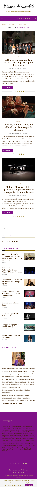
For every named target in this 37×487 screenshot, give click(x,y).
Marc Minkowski (30, 437)
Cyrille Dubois (14, 428)
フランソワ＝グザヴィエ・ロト (10, 449)
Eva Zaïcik (31, 430)
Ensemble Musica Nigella (22, 430)
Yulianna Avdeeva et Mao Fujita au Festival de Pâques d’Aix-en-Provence (12, 270)
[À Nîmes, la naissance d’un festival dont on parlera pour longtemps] (18, 42)
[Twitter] (19, 18)
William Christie (19, 445)
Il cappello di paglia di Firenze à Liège (10, 326)
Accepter (29, 485)
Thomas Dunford (10, 445)
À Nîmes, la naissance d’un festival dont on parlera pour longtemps (18, 62)
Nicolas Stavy (25, 438)
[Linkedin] (25, 18)
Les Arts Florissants (27, 435)
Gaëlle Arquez (28, 432)
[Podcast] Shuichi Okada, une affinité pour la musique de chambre (18, 127)
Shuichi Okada (15, 444)
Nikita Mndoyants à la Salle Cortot (10, 315)
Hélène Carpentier (6, 433)
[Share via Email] (23, 91)
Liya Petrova (13, 437)
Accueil (4, 24)
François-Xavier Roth (7, 432)
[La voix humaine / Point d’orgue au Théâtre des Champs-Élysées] (29, 293)
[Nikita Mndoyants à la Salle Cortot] (29, 316)
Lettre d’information (18, 472)
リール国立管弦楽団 (25, 449)
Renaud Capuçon (28, 442)
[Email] (29, 18)
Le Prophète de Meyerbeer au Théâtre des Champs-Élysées (12, 282)
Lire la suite (6, 87)
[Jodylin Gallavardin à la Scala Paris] (29, 338)
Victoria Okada (15, 68)
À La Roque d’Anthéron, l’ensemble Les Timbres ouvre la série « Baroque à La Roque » (12, 257)
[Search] (35, 18)
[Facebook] (17, 18)
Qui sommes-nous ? (15, 470)
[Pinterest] (23, 18)
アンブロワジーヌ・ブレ (15, 447)
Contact (25, 470)
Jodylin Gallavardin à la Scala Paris (11, 337)
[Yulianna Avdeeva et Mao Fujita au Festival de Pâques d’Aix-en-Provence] (29, 270)
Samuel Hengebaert (7, 444)
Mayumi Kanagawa (16, 438)
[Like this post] (13, 91)
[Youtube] (27, 18)
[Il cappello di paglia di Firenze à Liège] (29, 327)
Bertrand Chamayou (27, 426)
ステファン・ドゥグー (28, 447)
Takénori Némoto (24, 444)
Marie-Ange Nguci (6, 438)
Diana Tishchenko (10, 430)
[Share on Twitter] (17, 91)
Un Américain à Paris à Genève (10, 304)
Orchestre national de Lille (27, 440)
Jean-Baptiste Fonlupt (16, 433)
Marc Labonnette (21, 437)
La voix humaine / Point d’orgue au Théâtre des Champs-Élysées (11, 293)
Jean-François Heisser (28, 433)
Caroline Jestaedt (6, 428)
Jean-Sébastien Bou (7, 435)
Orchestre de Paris (15, 440)
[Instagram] (21, 18)
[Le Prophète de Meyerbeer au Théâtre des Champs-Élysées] (29, 282)
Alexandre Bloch (6, 426)
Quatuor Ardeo (19, 442)
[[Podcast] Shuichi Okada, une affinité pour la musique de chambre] (18, 107)
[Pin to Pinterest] (19, 91)
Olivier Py (7, 440)
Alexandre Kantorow (16, 426)
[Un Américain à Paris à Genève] (29, 305)
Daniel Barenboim (23, 428)
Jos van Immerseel (16, 435)
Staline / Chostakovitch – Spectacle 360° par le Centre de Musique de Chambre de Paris (18, 190)
